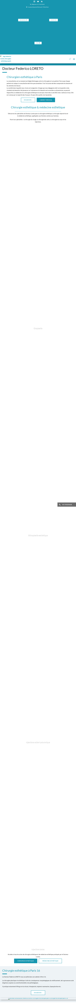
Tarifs (37, 43)
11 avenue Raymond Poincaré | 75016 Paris (38, 7)
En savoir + (28, 100)
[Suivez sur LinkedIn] (41, 1)
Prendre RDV (23, 20)
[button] (66, 504)
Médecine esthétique (50, 961)
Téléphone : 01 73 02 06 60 (38, 4)
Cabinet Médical (46, 100)
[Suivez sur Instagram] (34, 1)
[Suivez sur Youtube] (38, 1)
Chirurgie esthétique (25, 961)
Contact (53, 20)
